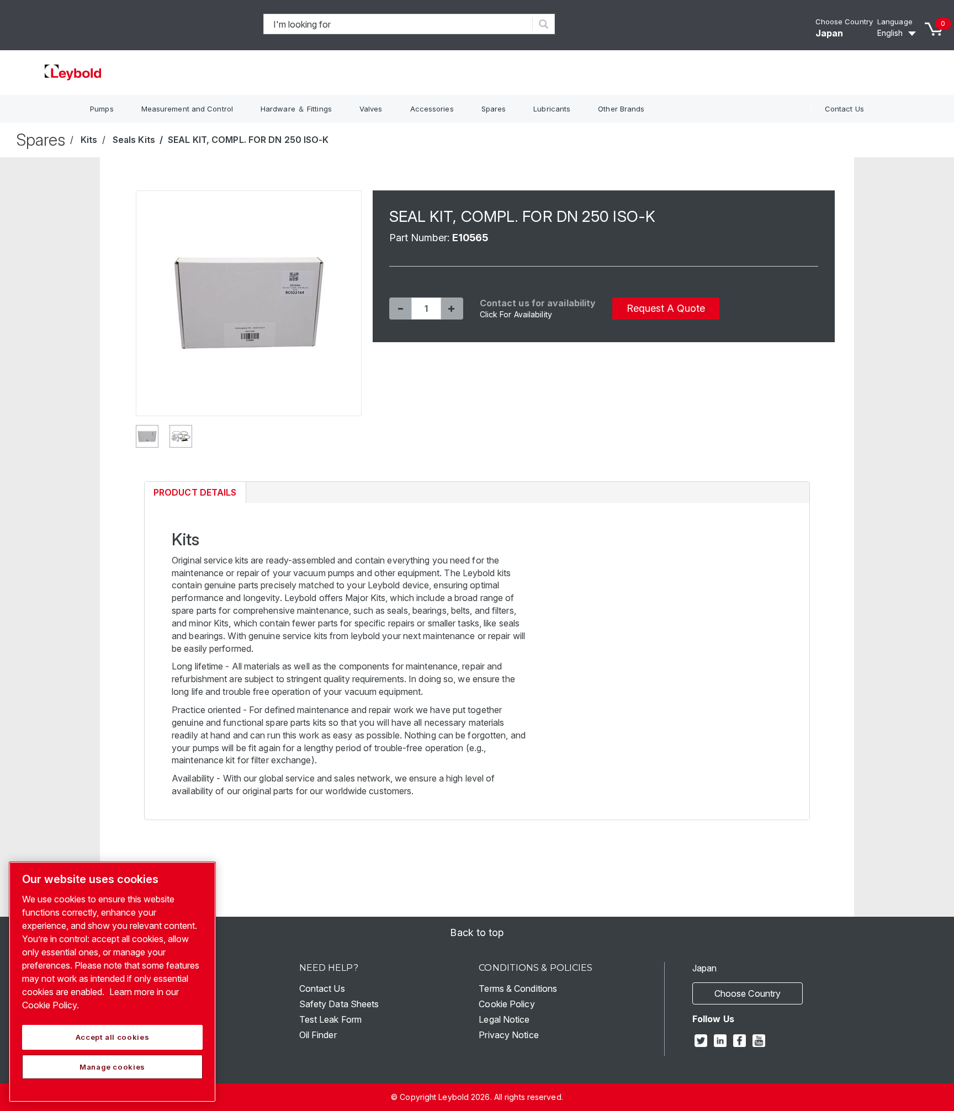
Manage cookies (112, 1066)
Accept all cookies (113, 1037)
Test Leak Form (330, 1019)
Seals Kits (134, 139)
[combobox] (398, 24)
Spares (493, 108)
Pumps (102, 108)
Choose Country (844, 21)
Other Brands (621, 108)
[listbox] (898, 33)
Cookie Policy (506, 1003)
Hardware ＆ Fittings (296, 108)
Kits (89, 139)
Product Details (195, 494)
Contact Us (844, 108)
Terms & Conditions (518, 988)
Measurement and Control (187, 108)
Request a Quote (666, 308)
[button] (400, 308)
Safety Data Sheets (339, 1003)
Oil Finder (318, 1034)
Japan (829, 33)
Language (895, 21)
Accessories (432, 108)
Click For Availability (516, 314)
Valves (371, 108)
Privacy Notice (508, 1034)
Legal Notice (504, 1019)
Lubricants (551, 108)
